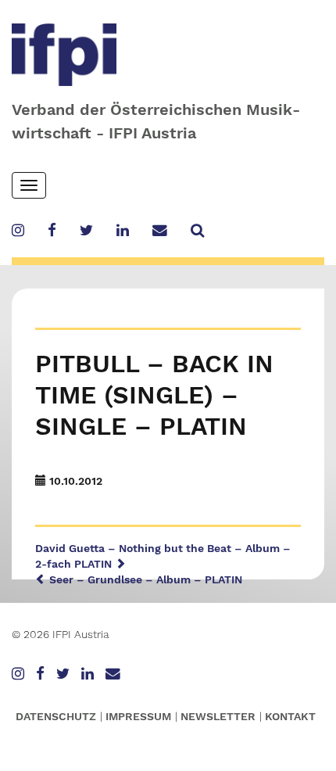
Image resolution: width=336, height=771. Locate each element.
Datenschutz (56, 716)
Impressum (138, 716)
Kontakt (290, 716)
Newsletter (218, 716)
